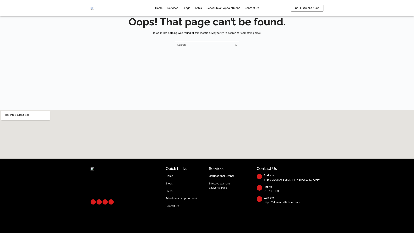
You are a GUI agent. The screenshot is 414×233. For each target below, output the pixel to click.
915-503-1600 (272, 191)
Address (269, 175)
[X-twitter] (111, 202)
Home (159, 8)
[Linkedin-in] (105, 202)
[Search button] (236, 45)
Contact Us (252, 8)
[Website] (259, 199)
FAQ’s (198, 8)
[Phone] (259, 188)
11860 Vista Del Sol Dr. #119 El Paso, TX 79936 (292, 179)
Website (269, 198)
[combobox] (204, 44)
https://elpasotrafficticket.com (282, 202)
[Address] (259, 176)
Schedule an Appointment (223, 8)
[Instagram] (99, 202)
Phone (268, 187)
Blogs (186, 8)
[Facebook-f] (93, 202)
